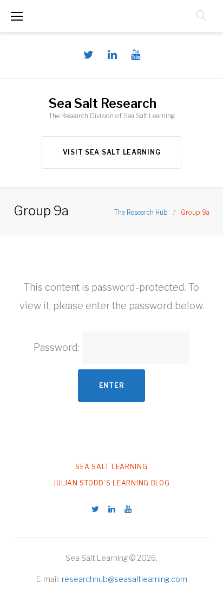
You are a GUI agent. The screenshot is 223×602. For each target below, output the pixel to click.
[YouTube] (135, 55)
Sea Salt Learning (111, 467)
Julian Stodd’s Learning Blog (111, 483)
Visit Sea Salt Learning (112, 152)
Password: (58, 347)
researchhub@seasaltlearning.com (124, 579)
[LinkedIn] (112, 55)
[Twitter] (88, 55)
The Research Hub (141, 212)
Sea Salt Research (102, 103)
